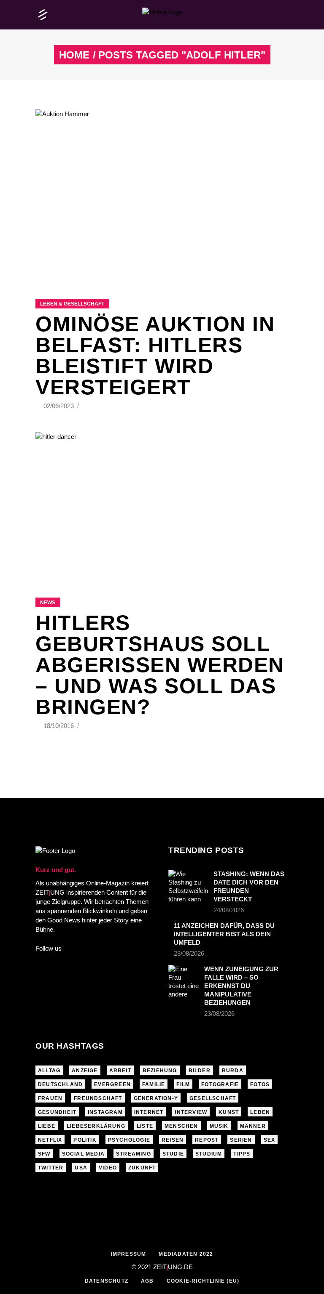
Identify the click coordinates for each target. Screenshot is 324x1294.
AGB (147, 1281)
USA (81, 1168)
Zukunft (142, 1168)
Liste (145, 1126)
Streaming (133, 1154)
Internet (149, 1112)
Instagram (105, 1112)
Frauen (50, 1098)
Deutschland (60, 1084)
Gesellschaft (212, 1098)
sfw (44, 1154)
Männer (253, 1126)
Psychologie (129, 1140)
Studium (208, 1154)
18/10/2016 (59, 725)
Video (108, 1168)
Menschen (181, 1126)
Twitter (50, 1168)
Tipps (241, 1154)
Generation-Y (156, 1098)
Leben (260, 1112)
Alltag (49, 1070)
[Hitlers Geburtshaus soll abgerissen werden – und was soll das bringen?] (162, 504)
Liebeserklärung (96, 1126)
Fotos (260, 1084)
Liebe (46, 1126)
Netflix (50, 1140)
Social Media (83, 1154)
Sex (269, 1140)
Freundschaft (98, 1098)
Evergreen (112, 1084)
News (47, 603)
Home (74, 55)
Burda (232, 1070)
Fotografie (220, 1084)
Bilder (200, 1070)
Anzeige (84, 1070)
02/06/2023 (59, 405)
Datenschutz (106, 1281)
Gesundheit (57, 1112)
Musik (219, 1126)
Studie (173, 1154)
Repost (207, 1140)
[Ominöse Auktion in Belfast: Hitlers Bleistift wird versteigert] (162, 193)
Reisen (173, 1140)
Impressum (128, 1254)
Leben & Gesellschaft (72, 304)
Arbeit (120, 1070)
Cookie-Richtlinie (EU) (203, 1281)
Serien (241, 1140)
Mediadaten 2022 (186, 1254)
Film (183, 1084)
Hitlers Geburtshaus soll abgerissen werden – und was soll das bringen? (159, 665)
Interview (191, 1112)
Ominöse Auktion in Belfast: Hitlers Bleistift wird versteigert (155, 355)
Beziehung (160, 1070)
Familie (153, 1084)
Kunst (229, 1112)
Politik (84, 1140)
